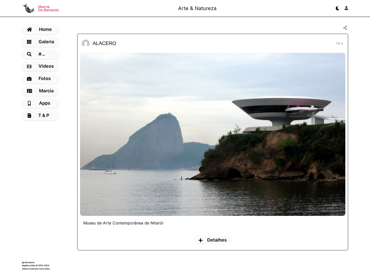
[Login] (346, 8)
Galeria (46, 41)
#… (42, 54)
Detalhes (217, 240)
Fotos (45, 78)
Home (45, 29)
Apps (44, 103)
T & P (43, 115)
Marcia (46, 90)
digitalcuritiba (28, 265)
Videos (46, 66)
